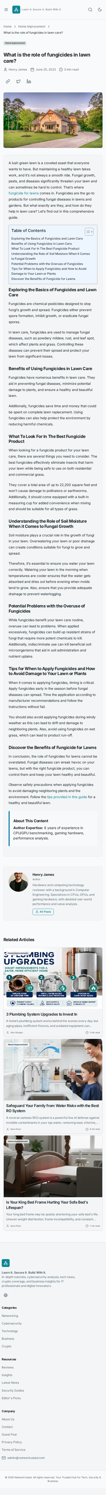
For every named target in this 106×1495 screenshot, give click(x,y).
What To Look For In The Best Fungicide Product (45, 248)
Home (7, 26)
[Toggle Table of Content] (86, 232)
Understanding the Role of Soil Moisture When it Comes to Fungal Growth (50, 256)
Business (8, 1338)
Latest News (10, 1382)
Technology (10, 1331)
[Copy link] (7, 81)
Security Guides (13, 1390)
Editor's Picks (11, 1398)
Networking (10, 1316)
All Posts (45, 911)
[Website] (6, 1295)
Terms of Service (13, 1450)
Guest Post (9, 1434)
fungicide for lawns (24, 193)
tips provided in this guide (67, 797)
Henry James (43, 875)
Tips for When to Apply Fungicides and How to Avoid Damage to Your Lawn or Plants (49, 271)
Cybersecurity (12, 1323)
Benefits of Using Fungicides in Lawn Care (41, 243)
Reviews (8, 1367)
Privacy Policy (12, 1442)
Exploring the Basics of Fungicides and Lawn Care (47, 238)
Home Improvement (31, 26)
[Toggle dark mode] (99, 9)
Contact (7, 1427)
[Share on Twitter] (18, 81)
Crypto (6, 1346)
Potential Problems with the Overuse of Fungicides (47, 264)
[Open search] (90, 9)
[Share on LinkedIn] (28, 81)
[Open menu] (6, 9)
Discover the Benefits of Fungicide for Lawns (43, 279)
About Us (8, 1419)
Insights (7, 1375)
